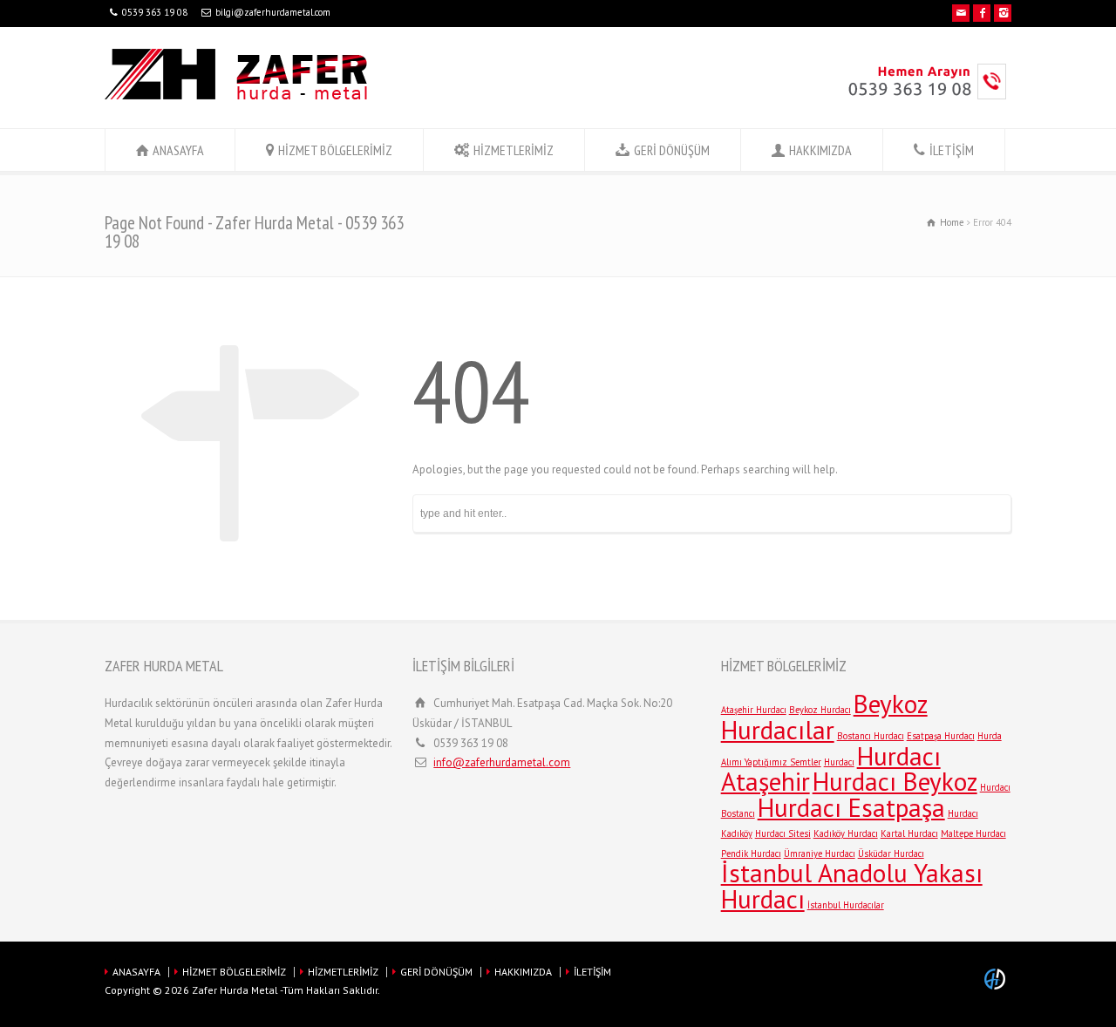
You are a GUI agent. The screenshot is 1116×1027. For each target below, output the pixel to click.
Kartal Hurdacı (909, 833)
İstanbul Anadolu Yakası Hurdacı (852, 885)
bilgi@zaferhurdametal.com (272, 12)
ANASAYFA (178, 150)
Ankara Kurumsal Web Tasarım (997, 979)
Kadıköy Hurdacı (845, 833)
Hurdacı (839, 762)
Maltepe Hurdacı (973, 833)
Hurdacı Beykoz (895, 781)
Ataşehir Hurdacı (753, 710)
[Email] (961, 13)
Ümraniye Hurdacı (819, 853)
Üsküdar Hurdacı (891, 853)
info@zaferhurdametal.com (501, 762)
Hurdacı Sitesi (783, 833)
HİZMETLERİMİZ (513, 150)
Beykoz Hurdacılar (824, 716)
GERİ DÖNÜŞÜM (672, 150)
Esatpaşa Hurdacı (941, 736)
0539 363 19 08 (154, 12)
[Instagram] (1002, 13)
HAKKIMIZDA (820, 150)
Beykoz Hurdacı (820, 710)
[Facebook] (981, 13)
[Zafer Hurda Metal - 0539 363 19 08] (236, 95)
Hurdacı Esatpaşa (851, 807)
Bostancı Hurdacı (870, 736)
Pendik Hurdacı (751, 853)
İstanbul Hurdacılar (845, 905)
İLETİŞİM (951, 150)
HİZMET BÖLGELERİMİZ (335, 150)
